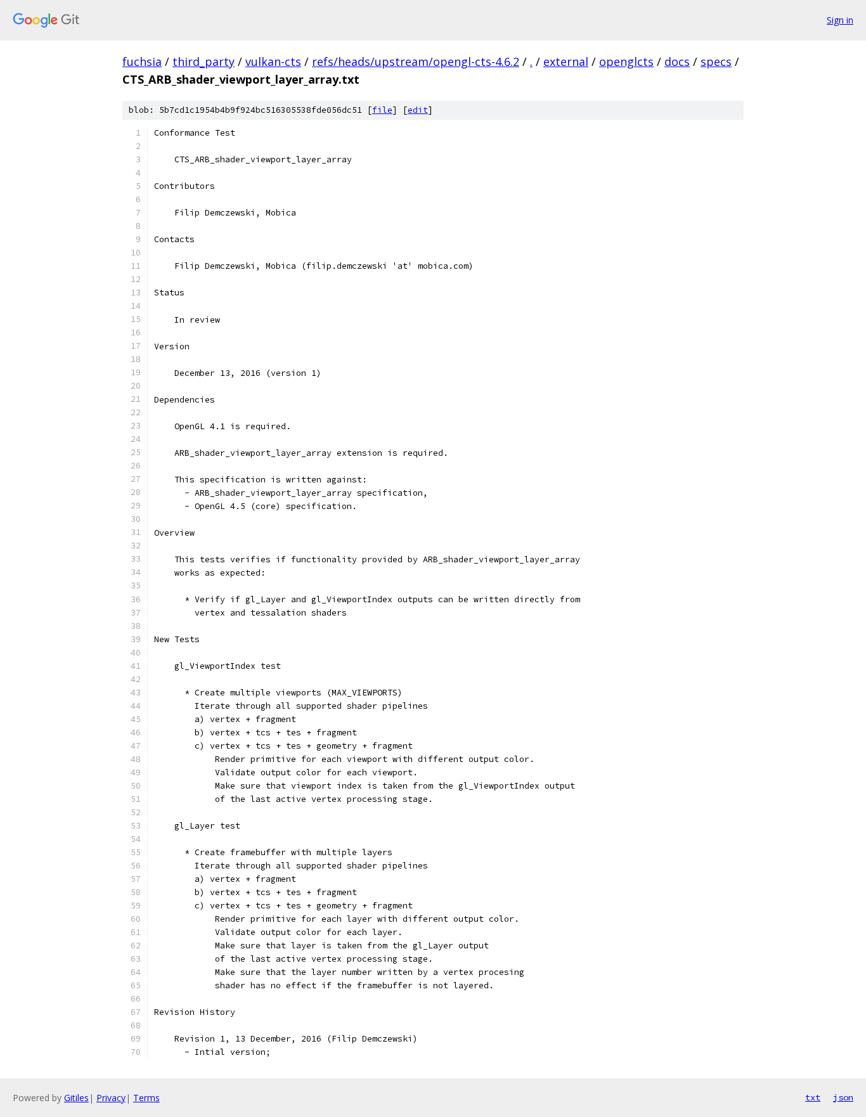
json (843, 1097)
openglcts (626, 61)
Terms (146, 1098)
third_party (203, 61)
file (382, 110)
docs (677, 61)
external (565, 61)
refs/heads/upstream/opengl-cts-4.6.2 (415, 61)
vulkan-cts (273, 61)
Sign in (840, 20)
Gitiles (76, 1098)
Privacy (111, 1098)
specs (716, 61)
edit (418, 110)
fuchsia (142, 61)
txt (812, 1097)
